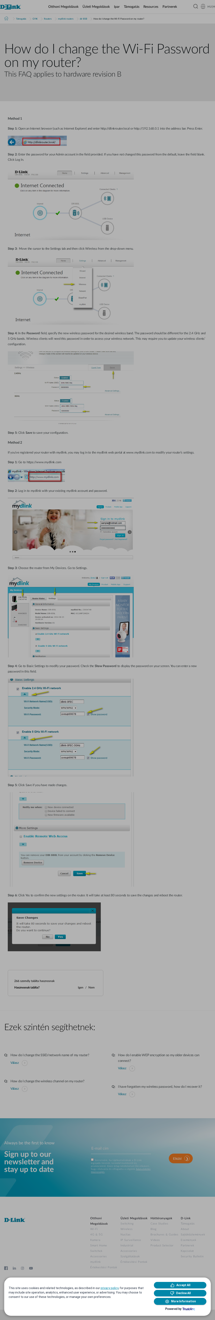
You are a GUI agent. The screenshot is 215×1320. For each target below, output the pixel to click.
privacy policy (109, 1288)
